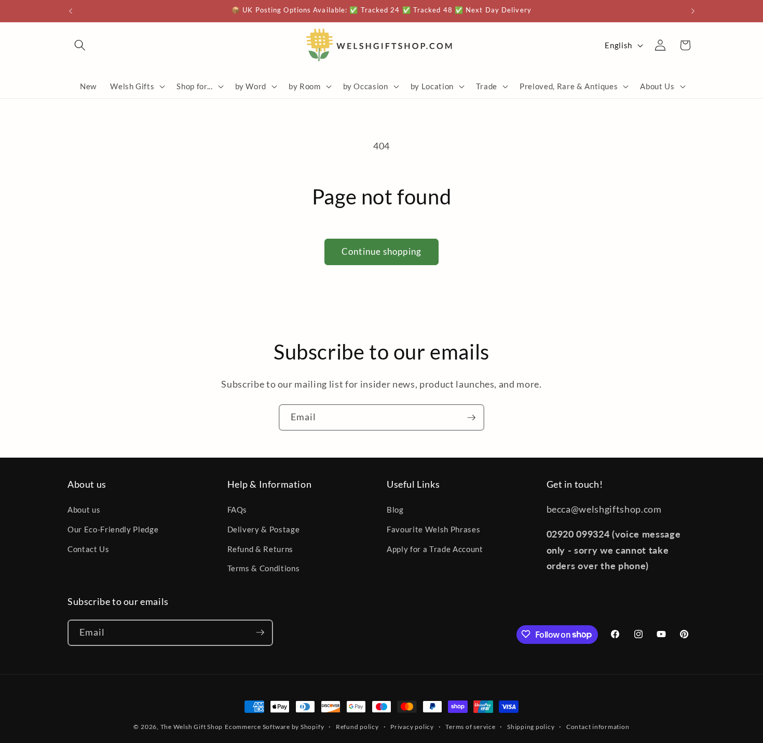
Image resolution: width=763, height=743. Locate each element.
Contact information (598, 727)
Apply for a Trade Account (435, 549)
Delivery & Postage (263, 529)
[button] (79, 45)
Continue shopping (381, 251)
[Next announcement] (693, 11)
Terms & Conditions (263, 568)
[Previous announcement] (70, 11)
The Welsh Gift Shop (191, 727)
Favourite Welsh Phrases (433, 529)
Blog (395, 510)
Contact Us (88, 549)
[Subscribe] (471, 417)
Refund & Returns (260, 549)
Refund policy (357, 727)
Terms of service (470, 727)
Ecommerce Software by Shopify (274, 727)
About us (83, 510)
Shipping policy (531, 727)
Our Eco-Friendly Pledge (112, 529)
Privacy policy (412, 727)
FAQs (237, 510)
